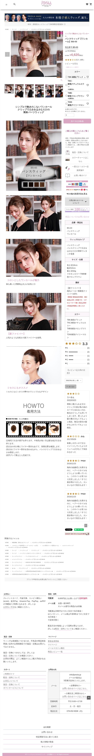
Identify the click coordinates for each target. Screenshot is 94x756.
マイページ (52, 637)
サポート (7, 669)
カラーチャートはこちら (80, 159)
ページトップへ (89, 698)
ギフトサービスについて (13, 688)
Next (60, 54)
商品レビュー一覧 (55, 652)
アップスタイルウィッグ (32, 556)
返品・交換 (8, 637)
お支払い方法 (8, 607)
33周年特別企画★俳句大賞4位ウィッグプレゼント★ (25, 574)
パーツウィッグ (24, 29)
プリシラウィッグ (23, 568)
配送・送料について (63, 629)
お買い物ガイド (80, 175)
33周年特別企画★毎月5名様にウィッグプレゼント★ (39, 571)
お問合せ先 (52, 669)
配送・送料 (52, 594)
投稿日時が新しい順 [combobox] (72, 380)
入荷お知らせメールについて (76, 201)
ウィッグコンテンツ (17, 556)
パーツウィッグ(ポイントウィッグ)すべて (30, 553)
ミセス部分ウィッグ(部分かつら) (50, 545)
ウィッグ (14, 29)
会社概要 (47, 727)
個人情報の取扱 (47, 742)
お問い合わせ (47, 732)
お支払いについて (10, 681)
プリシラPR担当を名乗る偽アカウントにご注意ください (47, 579)
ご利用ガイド (8, 674)
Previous (7, 54)
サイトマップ (47, 747)
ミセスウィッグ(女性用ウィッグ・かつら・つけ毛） (25, 545)
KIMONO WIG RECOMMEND (33, 562)
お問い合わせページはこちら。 (75, 688)
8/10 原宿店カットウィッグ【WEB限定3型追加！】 (47, 24)
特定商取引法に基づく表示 (47, 737)
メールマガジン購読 (56, 648)
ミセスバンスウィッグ (67, 545)
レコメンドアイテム (17, 559)
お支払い (7, 594)
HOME (7, 29)
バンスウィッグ (35, 550)
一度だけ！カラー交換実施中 (80, 168)
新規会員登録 (53, 641)
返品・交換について (80, 152)
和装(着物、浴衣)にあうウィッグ (20, 542)
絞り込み (71, 386)
